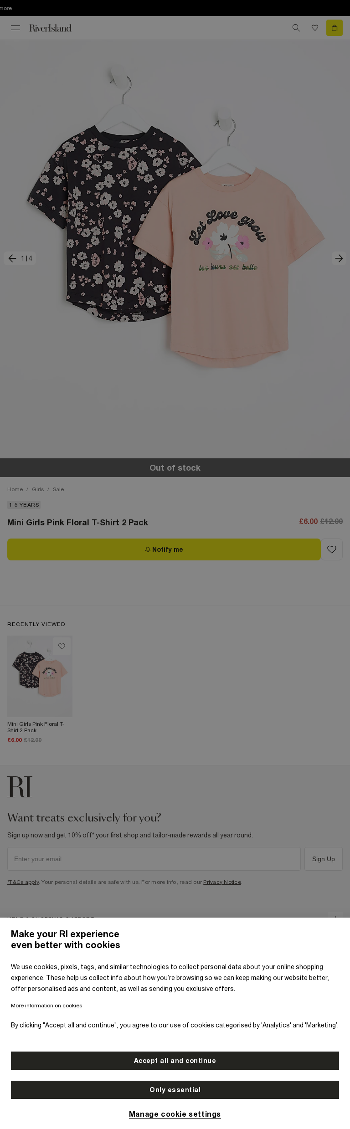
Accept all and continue (175, 1060)
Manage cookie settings (175, 1114)
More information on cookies (46, 1005)
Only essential (175, 1089)
